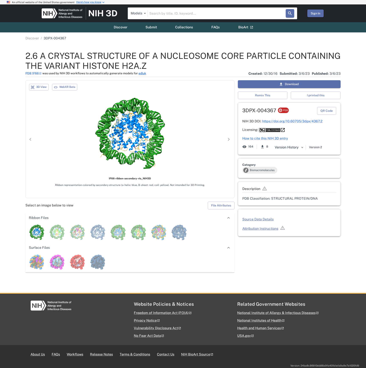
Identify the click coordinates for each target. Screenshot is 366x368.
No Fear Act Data (147, 336)
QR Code (326, 110)
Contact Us (165, 354)
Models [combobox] (136, 13)
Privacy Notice (145, 320)
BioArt (243, 27)
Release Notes (101, 354)
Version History (287, 147)
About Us (37, 354)
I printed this (315, 95)
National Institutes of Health (259, 320)
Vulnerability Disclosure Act (156, 328)
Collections (184, 27)
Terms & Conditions (135, 354)
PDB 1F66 (32, 73)
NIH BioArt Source (195, 354)
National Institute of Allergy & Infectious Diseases (276, 313)
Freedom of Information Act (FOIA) (161, 313)
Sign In (315, 13)
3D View (41, 87)
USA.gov (244, 336)
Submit (151, 27)
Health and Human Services (259, 328)
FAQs (215, 27)
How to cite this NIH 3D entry (265, 138)
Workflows (75, 354)
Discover (120, 27)
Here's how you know (88, 2)
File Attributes (221, 205)
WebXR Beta (67, 87)
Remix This (262, 95)
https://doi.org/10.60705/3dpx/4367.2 (292, 121)
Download (292, 84)
